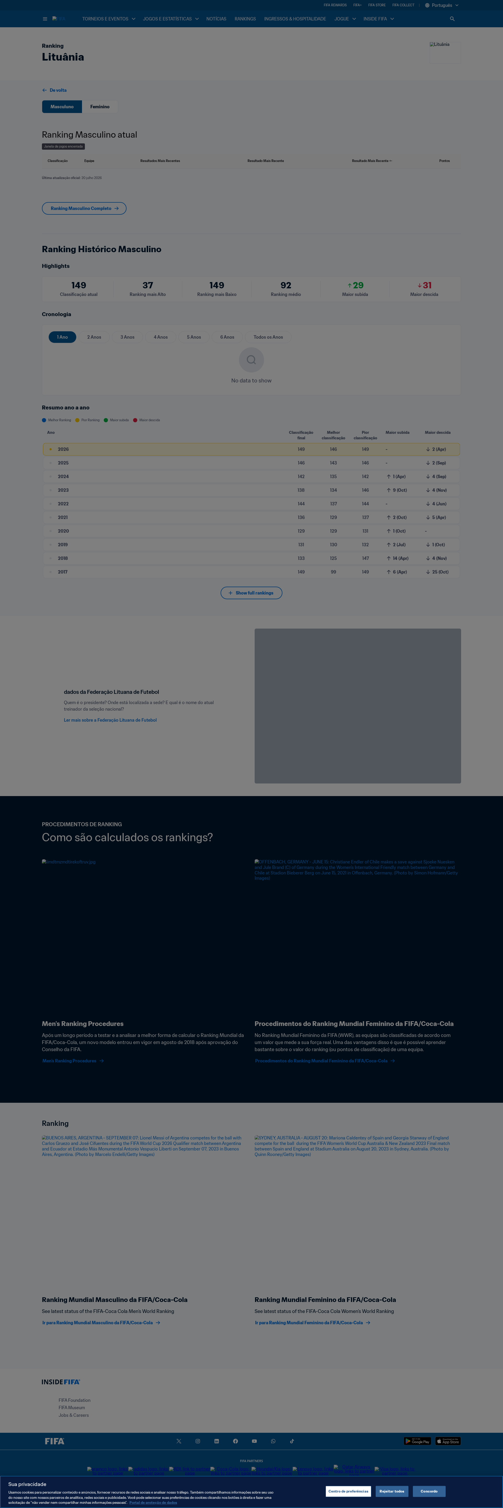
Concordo (429, 1491)
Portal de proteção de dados (153, 1502)
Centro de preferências (348, 1491)
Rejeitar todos (392, 1491)
